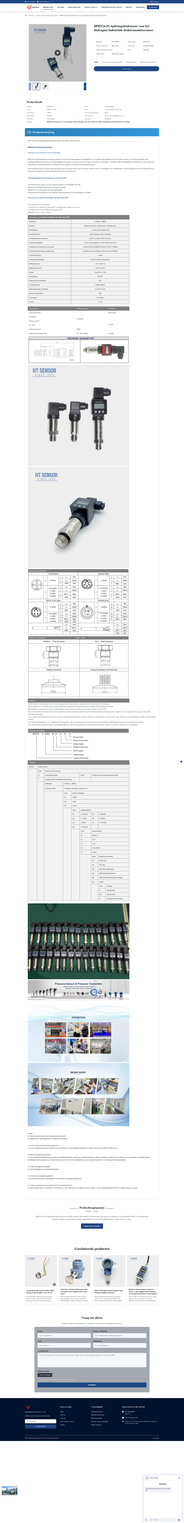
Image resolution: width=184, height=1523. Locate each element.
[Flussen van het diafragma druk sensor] (57, 53)
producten (63, 1418)
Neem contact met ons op (67, 1421)
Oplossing (140, 7)
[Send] (179, 1520)
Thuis (61, 1412)
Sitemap (62, 1425)
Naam (39, 1341)
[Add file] (146, 1520)
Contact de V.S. (90, 7)
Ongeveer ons (74, 7)
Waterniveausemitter (96, 1418)
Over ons (62, 1415)
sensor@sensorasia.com (44, 1)
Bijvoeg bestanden (43, 1371)
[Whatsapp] (181, 761)
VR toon (60, 7)
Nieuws (129, 7)
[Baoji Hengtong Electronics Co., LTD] (31, 7)
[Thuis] (25, 15)
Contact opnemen (41, 1301)
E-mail (40, 1331)
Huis (37, 7)
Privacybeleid (156, 1438)
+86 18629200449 (130, 1412)
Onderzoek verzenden (92, 1226)
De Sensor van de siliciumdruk (99, 1421)
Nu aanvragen (153, 7)
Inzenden (92, 1385)
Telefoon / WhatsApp (100, 1331)
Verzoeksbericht (43, 1351)
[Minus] (179, 1478)
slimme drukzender (96, 1425)
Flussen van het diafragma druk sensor (47, 15)
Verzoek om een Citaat (111, 7)
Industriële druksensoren (97, 1415)
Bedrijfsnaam (97, 1341)
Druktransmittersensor (97, 1412)
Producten (48, 7)
